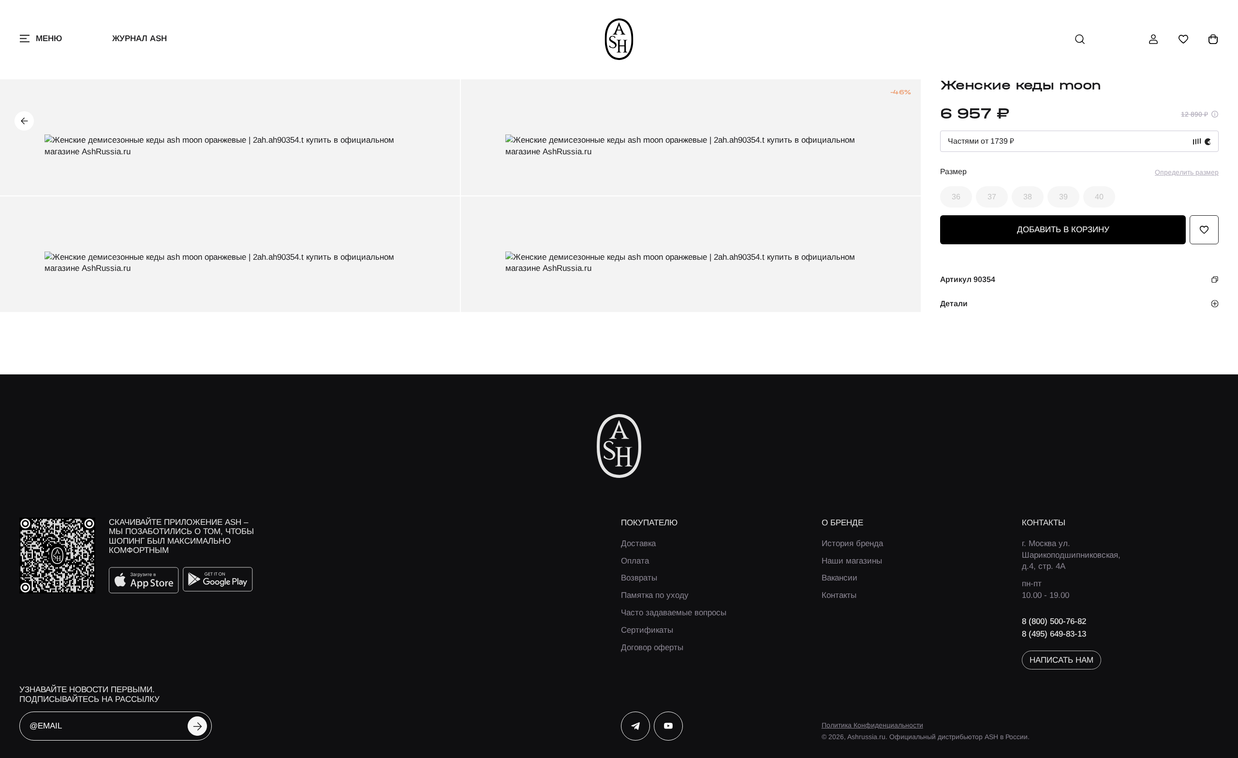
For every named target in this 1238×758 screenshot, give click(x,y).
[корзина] (1213, 39)
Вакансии (839, 577)
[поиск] (1080, 39)
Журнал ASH (139, 38)
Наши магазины (852, 560)
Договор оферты (652, 647)
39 (1063, 197)
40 (1099, 197)
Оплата (635, 560)
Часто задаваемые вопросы (673, 612)
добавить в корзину (1063, 229)
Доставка (638, 543)
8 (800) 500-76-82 (1054, 621)
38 (1027, 197)
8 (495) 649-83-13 (1054, 634)
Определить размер (1187, 172)
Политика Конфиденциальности (872, 725)
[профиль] (1153, 39)
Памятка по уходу (655, 595)
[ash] (619, 39)
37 (991, 197)
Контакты (839, 595)
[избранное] (1183, 39)
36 (956, 197)
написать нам (1061, 660)
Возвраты (639, 577)
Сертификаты (647, 630)
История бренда (852, 543)
